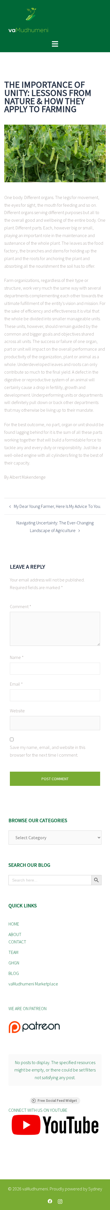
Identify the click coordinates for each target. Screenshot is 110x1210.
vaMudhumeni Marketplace (33, 984)
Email (16, 684)
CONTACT (17, 942)
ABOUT (14, 934)
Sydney (95, 1189)
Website (17, 710)
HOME (13, 924)
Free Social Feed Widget (57, 1101)
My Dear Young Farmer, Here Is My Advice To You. (57, 506)
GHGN (13, 963)
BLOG (13, 973)
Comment (20, 606)
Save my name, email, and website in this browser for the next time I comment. (47, 751)
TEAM (13, 952)
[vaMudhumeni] (55, 20)
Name (17, 657)
